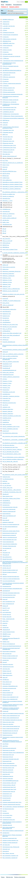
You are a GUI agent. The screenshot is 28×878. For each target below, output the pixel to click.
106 (25, 476)
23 (25, 473)
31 (25, 572)
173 (25, 530)
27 (25, 570)
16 (25, 164)
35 (25, 409)
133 (25, 509)
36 (25, 767)
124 (25, 335)
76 (25, 293)
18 (25, 496)
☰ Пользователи (23, 17)
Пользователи (17, 4)
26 (25, 180)
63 (25, 273)
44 (25, 104)
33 (25, 688)
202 (25, 277)
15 (25, 240)
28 (25, 618)
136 (25, 74)
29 (25, 548)
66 (25, 284)
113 (25, 447)
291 (25, 574)
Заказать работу (14, 7)
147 (25, 30)
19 (25, 72)
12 (25, 136)
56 (25, 269)
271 (25, 275)
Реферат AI (4, 7)
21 (25, 320)
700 (25, 646)
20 (25, 26)
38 (25, 834)
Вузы (2, 4)
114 (25, 337)
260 (25, 806)
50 (25, 134)
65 (25, 271)
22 (25, 160)
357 (25, 171)
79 (25, 28)
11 (25, 32)
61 (25, 433)
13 (25, 498)
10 (25, 116)
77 (25, 280)
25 (25, 34)
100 (25, 282)
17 (25, 162)
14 (25, 132)
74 (25, 267)
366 (25, 333)
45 (25, 541)
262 (25, 524)
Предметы (8, 4)
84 (25, 238)
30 (25, 707)
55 (25, 249)
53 (25, 286)
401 (25, 213)
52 (25, 748)
